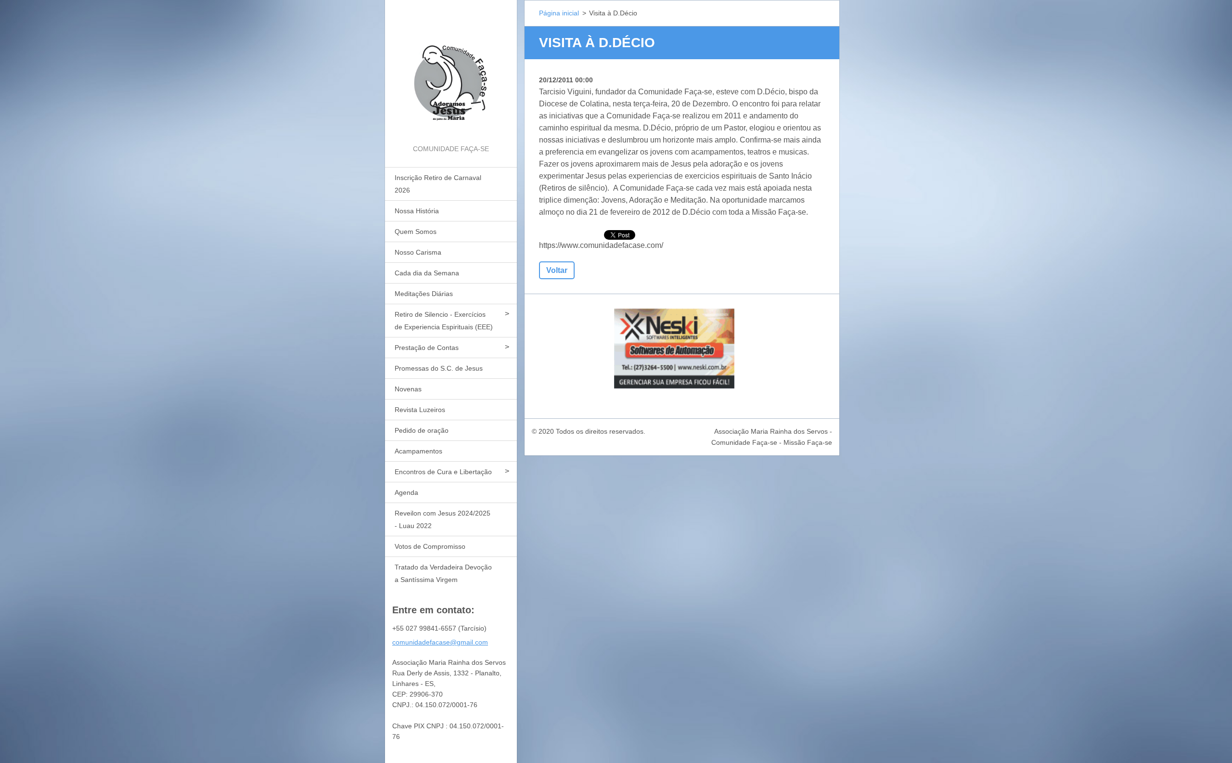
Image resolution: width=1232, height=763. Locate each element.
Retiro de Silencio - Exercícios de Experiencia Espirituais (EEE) (444, 320)
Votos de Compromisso (430, 546)
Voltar (556, 270)
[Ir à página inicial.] (451, 71)
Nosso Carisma (418, 252)
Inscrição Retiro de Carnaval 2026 (438, 184)
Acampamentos (418, 451)
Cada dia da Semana (427, 273)
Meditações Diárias (424, 293)
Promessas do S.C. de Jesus (439, 368)
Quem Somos (415, 231)
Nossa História (417, 211)
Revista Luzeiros (420, 410)
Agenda (406, 492)
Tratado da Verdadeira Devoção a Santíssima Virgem (443, 573)
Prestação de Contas (427, 347)
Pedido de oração (422, 430)
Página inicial (559, 13)
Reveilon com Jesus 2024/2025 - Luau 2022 (442, 519)
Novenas (408, 389)
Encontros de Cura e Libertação (443, 472)
